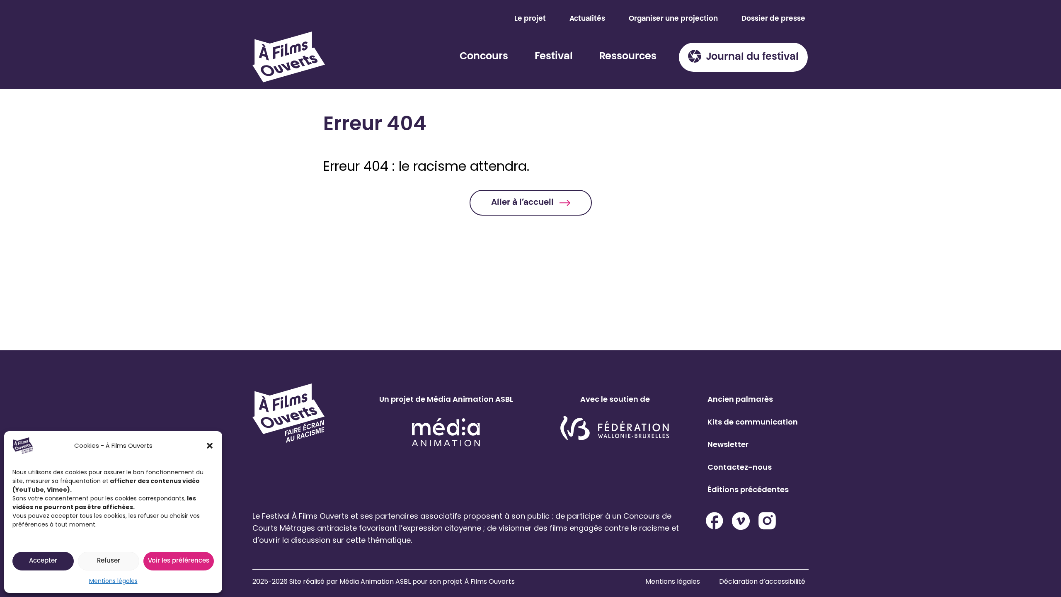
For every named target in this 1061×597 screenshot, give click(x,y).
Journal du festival (752, 57)
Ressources (627, 57)
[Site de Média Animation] (446, 432)
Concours (484, 57)
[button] (210, 446)
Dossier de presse (773, 18)
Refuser (108, 561)
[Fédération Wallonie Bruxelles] (615, 429)
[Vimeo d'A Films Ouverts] (741, 521)
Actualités (587, 18)
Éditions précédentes (748, 489)
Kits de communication (752, 422)
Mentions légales (113, 581)
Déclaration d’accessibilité (762, 581)
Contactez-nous (739, 467)
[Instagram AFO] (767, 520)
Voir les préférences (178, 561)
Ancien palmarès (740, 399)
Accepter (43, 561)
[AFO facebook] (714, 520)
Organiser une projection (673, 18)
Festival (554, 57)
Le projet (530, 18)
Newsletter (728, 444)
